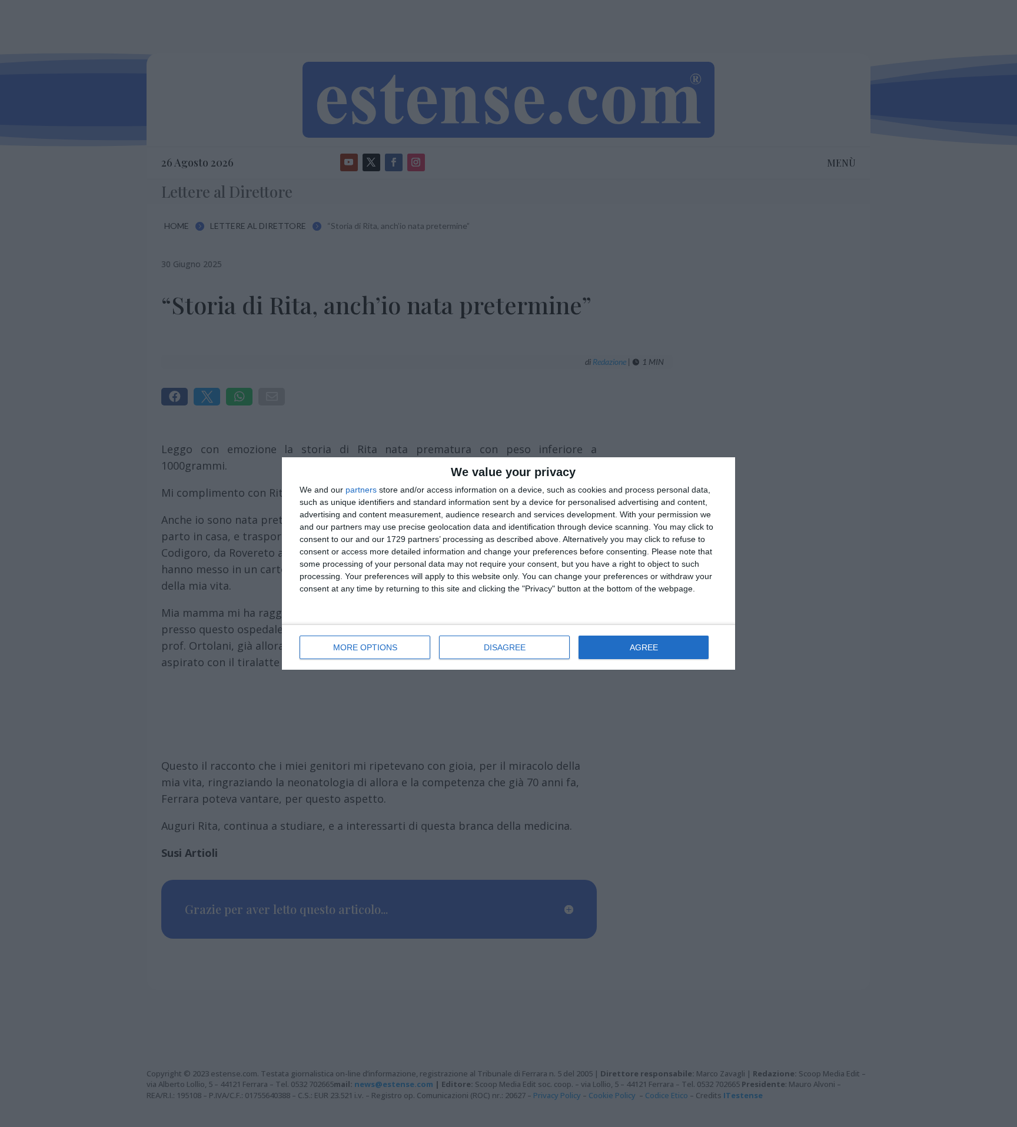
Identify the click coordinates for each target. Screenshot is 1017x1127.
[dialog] (508, 563)
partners (361, 490)
